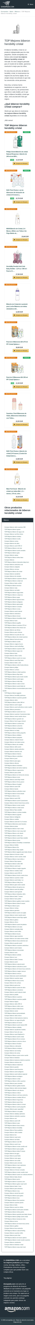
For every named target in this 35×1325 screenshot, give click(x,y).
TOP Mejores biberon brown (12, 616)
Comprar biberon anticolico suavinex (14, 1116)
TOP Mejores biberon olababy (13, 1027)
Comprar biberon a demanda (12, 1046)
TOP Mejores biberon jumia (12, 840)
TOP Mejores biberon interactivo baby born (16, 562)
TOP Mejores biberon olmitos (12, 536)
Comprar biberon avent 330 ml (13, 546)
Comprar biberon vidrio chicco (13, 1015)
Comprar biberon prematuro (12, 709)
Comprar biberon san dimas (12, 630)
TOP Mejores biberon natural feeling (14, 1230)
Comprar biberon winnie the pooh (14, 1193)
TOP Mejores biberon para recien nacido (16, 676)
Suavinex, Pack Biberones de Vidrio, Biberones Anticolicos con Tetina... (16, 416)
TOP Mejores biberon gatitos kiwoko (14, 1085)
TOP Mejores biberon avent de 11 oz (14, 711)
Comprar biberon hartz (10, 620)
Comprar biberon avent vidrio (12, 931)
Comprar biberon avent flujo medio (14, 779)
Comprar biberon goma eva (12, 985)
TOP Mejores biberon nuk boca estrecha (16, 1095)
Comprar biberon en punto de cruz (14, 634)
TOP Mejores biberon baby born (13, 882)
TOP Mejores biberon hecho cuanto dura (16, 875)
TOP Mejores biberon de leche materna (15, 768)
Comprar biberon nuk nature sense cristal (16, 938)
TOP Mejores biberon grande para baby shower (18, 1214)
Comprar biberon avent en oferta (13, 1207)
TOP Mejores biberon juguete (12, 814)
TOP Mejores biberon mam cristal (14, 828)
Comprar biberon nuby (10, 588)
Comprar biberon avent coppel (13, 704)
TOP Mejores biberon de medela (13, 744)
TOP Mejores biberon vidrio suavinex (14, 1081)
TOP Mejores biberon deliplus (12, 735)
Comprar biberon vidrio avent (12, 747)
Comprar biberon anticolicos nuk (13, 564)
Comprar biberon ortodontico (12, 1242)
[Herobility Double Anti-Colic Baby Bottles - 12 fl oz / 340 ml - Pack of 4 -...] (17, 256)
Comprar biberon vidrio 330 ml (13, 1004)
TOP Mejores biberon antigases (13, 602)
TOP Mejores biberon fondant (12, 1043)
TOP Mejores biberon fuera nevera (14, 1125)
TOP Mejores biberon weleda (12, 955)
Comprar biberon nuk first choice (13, 534)
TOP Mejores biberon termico (12, 585)
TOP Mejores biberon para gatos (13, 1195)
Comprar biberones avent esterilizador (15, 976)
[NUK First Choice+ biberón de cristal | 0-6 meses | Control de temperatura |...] (17, 441)
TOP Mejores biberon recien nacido (14, 805)
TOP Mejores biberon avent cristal (14, 1036)
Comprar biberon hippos (11, 1001)
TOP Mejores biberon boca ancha (14, 980)
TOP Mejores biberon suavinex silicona (15, 578)
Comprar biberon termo (11, 1221)
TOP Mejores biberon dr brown (13, 1022)
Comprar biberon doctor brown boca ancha (16, 803)
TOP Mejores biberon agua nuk (13, 651)
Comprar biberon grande (11, 1067)
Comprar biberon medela (11, 819)
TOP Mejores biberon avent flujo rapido (15, 917)
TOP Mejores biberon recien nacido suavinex (17, 1240)
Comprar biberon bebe (10, 1205)
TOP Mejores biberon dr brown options (15, 1237)
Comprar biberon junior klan (12, 1235)
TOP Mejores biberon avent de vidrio (14, 987)
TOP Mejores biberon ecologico (13, 1076)
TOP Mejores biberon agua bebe (13, 592)
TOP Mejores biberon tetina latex (13, 557)
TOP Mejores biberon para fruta (13, 1102)
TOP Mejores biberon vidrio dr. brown (15, 1104)
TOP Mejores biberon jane (11, 905)
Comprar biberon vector (11, 1011)
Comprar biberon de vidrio (11, 543)
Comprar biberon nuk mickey (12, 1050)
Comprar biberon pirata (11, 826)
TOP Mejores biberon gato (12, 553)
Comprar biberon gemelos (11, 910)
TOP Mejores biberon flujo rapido (13, 849)
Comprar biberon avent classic (13, 948)
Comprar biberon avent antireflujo (14, 646)
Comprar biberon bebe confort (13, 583)
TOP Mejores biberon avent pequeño (15, 1106)
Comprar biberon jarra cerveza (13, 1163)
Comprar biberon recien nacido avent (15, 915)
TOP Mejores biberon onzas (12, 609)
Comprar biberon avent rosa (12, 1144)
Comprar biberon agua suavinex (13, 936)
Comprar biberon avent (11, 962)
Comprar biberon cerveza (11, 569)
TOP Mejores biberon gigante (12, 693)
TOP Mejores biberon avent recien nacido (16, 1055)
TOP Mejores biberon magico (12, 1167)
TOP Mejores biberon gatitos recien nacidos (16, 901)
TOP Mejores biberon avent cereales (14, 550)
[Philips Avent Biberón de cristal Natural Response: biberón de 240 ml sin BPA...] (17, 142)
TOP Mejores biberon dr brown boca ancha (16, 1223)
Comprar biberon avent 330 (12, 786)
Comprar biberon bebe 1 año (12, 662)
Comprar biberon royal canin (12, 1137)
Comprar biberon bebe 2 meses (13, 959)
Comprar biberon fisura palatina (13, 1130)
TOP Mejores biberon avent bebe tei (14, 686)
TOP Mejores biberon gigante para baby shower (18, 852)
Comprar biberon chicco (11, 922)
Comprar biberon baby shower (13, 1177)
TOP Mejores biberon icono (12, 777)
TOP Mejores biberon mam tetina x (14, 859)
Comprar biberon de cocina (12, 1053)
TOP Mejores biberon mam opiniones (15, 1165)
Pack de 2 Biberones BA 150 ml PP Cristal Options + (17, 378)
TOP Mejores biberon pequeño (13, 737)
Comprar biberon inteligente (12, 817)
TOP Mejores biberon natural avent (14, 964)
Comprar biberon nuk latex (12, 1139)
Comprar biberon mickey (11, 908)
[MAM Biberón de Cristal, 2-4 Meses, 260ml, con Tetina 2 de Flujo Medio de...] (17, 218)
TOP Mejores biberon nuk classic (13, 833)
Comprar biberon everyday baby (13, 929)
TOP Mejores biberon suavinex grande (15, 697)
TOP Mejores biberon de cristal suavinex (16, 637)
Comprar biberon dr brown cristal (13, 854)
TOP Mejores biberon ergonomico (14, 770)
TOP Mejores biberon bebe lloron (13, 1008)
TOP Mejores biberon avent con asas (15, 658)
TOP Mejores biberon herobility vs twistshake (17, 842)
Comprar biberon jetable (11, 994)
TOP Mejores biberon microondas (14, 950)
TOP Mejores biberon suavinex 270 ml (15, 625)
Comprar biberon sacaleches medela (14, 1029)
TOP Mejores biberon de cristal (13, 571)
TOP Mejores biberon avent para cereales (16, 1209)
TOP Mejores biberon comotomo (13, 990)
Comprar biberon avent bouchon (13, 1069)
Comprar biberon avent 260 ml (13, 873)
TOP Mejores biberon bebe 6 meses (14, 903)
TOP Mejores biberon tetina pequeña (15, 733)
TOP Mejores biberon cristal (12, 1078)
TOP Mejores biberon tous (11, 1198)
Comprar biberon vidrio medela (13, 1132)
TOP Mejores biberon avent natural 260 (15, 1025)
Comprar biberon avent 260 (12, 798)
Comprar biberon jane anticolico (13, 1188)
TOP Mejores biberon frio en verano (14, 1039)
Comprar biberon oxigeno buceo (13, 644)
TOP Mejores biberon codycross (13, 595)
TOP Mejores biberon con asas (13, 926)
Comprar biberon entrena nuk (12, 1062)
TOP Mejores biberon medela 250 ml (14, 1097)
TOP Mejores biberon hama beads (14, 793)
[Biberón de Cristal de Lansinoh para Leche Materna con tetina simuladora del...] (17, 294)
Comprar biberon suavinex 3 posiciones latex (17, 714)
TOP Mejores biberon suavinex (13, 997)
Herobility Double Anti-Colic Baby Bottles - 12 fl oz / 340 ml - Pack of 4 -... (16, 269)
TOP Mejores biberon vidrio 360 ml (14, 702)
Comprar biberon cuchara (11, 669)
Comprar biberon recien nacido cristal (15, 856)
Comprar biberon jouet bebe (12, 1156)
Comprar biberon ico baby (11, 730)
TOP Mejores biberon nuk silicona (14, 1090)
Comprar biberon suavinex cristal (13, 877)
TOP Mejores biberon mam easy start (15, 831)
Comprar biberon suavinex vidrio (13, 1233)
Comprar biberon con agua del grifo (14, 1020)
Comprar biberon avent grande (13, 891)
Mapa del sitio (17, 1322)
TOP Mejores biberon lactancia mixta (14, 1219)
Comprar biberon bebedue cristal (13, 1244)
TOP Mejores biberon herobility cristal (15, 618)
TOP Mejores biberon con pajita (13, 1111)
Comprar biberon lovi (10, 1135)
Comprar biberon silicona (11, 763)
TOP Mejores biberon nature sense (14, 683)
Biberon (17, 11)
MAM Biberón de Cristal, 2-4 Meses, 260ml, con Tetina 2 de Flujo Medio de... (16, 231)
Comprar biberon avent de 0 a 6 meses (15, 821)
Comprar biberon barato (11, 789)
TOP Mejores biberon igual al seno (14, 599)
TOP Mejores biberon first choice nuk (15, 627)
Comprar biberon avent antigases (14, 1071)
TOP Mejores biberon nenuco (12, 973)
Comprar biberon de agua (11, 1153)
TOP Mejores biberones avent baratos (15, 824)
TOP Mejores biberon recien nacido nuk (15, 1146)
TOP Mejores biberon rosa (12, 1191)
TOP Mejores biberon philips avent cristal (16, 1216)
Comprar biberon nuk (10, 1118)
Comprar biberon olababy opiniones (14, 1113)
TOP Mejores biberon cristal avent (14, 807)
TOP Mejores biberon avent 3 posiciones (16, 800)
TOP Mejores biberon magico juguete (15, 868)
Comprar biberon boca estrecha (13, 1228)
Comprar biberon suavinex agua (13, 978)
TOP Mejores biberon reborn (12, 1092)
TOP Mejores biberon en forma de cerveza (16, 775)
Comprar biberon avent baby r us (13, 880)
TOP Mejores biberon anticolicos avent (15, 966)
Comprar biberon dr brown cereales (14, 1170)
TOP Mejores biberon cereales (13, 606)
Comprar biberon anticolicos (12, 613)
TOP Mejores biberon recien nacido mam (16, 1172)
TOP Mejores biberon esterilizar (13, 756)
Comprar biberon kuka (10, 653)
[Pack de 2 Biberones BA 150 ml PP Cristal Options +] (17, 367)
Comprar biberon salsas (11, 555)
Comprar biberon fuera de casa (13, 1032)
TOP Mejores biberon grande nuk (14, 719)
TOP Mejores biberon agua (12, 597)
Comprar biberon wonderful (12, 574)
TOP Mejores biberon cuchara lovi (14, 723)
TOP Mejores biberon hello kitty (13, 681)
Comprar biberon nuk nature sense (14, 742)
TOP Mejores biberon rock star (13, 548)
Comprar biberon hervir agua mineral (15, 721)
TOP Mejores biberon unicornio (13, 725)
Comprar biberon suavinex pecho (13, 1202)
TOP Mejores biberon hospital (12, 784)
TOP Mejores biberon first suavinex (14, 1200)
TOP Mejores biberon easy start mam (15, 1247)
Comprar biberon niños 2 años (13, 655)
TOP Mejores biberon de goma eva (14, 887)
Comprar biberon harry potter (12, 898)
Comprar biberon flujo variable (13, 810)
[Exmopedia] (7, 4)
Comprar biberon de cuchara (12, 983)
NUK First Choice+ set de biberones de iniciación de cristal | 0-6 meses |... (15, 192)
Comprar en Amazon (21, 163)
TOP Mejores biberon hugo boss (13, 1099)
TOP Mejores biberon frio (11, 847)
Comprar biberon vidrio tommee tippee (15, 1088)
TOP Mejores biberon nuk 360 (13, 1142)
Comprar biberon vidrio (11, 700)
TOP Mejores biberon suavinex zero (14, 1181)
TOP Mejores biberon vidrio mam (13, 1006)
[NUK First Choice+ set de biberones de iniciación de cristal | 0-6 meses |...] (17, 180)
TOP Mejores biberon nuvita (12, 538)
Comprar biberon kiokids (11, 845)
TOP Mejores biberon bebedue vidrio (14, 894)
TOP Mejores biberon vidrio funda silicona (16, 665)
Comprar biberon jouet (10, 758)
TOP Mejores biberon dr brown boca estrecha (17, 969)
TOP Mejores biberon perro (12, 1179)
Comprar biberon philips (11, 667)
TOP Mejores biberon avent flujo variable (16, 838)
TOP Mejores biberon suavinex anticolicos (16, 945)
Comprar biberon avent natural (13, 611)
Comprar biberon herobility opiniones (14, 695)
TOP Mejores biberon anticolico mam (15, 791)
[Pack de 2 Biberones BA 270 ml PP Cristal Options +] (17, 332)
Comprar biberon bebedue (12, 1057)
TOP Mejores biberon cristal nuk (13, 581)
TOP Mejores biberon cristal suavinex (15, 672)
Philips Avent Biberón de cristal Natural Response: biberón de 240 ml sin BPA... (17, 154)
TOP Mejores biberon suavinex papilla (15, 999)
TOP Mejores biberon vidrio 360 (13, 863)
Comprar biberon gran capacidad (13, 1109)
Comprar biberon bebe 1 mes (12, 1186)
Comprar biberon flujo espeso (12, 861)
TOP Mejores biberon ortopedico (13, 728)
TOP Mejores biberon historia (12, 754)
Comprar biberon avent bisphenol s (14, 1034)
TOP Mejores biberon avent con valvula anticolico (18, 1174)
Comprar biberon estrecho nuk (13, 751)
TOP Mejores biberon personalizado (14, 1013)
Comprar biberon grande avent (13, 943)
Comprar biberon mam (10, 952)
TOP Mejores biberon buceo (12, 934)
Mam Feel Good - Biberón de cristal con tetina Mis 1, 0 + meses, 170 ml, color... (16, 491)
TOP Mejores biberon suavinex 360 (14, 648)
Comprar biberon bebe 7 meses (13, 896)
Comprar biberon (9, 560)
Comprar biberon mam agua (12, 1158)
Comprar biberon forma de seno (13, 639)
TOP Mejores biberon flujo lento (13, 674)
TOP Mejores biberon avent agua (13, 679)
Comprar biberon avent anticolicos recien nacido (18, 707)
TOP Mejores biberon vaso (12, 1123)
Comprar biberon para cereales (13, 1083)
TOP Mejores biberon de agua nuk (14, 532)
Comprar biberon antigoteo (12, 567)
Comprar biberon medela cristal (13, 870)
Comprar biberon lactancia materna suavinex (17, 1060)
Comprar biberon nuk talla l (12, 590)
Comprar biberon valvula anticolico (14, 749)
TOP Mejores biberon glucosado (13, 604)
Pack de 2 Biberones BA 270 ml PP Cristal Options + (17, 343)
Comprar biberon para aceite (12, 772)
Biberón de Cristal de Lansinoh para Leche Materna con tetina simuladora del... (17, 306)
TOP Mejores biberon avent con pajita (15, 912)
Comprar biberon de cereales (12, 576)
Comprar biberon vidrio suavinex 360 (14, 527)
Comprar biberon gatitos (11, 1226)
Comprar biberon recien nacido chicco (15, 716)
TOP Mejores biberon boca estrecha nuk (16, 941)
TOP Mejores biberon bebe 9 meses (14, 1151)
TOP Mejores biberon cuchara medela (15, 812)
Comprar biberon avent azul (12, 866)
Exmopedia (4, 11)
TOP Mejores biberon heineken (13, 765)
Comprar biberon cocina (11, 541)
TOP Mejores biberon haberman (13, 1064)
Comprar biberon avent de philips (13, 889)
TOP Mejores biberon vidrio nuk (13, 835)
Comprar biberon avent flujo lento (14, 660)
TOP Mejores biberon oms (11, 796)
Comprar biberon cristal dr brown (13, 740)
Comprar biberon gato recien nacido (14, 884)
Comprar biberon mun (10, 957)
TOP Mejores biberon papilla (12, 623)
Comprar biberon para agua (12, 761)
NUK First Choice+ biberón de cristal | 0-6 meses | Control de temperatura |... (16, 453)
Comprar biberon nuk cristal (12, 1160)
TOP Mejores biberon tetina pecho (14, 1212)
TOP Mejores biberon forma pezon (14, 782)
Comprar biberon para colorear (13, 632)
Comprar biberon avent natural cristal (15, 992)
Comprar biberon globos (11, 920)
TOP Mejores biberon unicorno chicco (15, 1041)
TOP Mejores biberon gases (12, 529)
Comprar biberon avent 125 (12, 1121)
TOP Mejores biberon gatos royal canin (15, 1184)
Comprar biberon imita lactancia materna (16, 1018)
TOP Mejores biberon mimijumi (13, 1048)
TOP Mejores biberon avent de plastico (15, 924)
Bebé (11, 11)
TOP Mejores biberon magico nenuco (15, 971)
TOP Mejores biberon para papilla (14, 1149)
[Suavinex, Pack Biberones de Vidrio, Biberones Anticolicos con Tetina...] (17, 403)
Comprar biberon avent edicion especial (15, 1074)
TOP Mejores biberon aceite (12, 641)
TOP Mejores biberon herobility (13, 1127)
